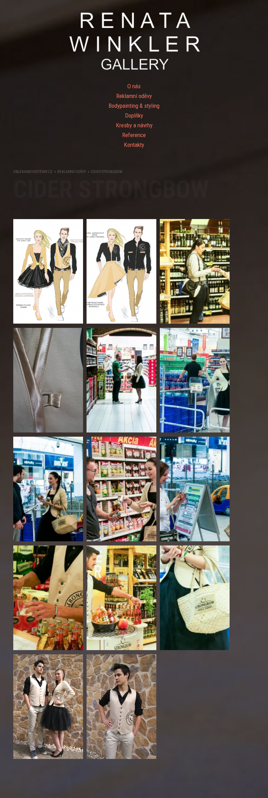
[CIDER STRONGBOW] (50, 325)
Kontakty (134, 144)
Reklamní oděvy (134, 95)
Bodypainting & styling (134, 105)
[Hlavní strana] (134, 70)
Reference (134, 134)
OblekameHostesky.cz (32, 172)
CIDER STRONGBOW (106, 172)
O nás (134, 86)
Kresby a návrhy (134, 125)
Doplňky (134, 115)
